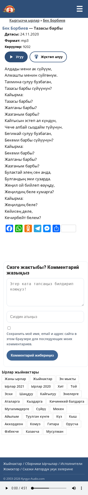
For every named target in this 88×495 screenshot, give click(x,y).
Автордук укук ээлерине (53, 469)
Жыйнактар (42, 379)
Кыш (73, 416)
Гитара (53, 424)
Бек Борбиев (54, 20)
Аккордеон (14, 424)
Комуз (35, 424)
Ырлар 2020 (41, 386)
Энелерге (71, 394)
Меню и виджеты (79, 9)
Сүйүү (41, 409)
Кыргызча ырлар (24, 20)
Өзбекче (12, 431)
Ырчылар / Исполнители (62, 463)
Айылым (12, 416)
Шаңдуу (26, 394)
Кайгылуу (48, 394)
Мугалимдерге (17, 409)
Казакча (32, 431)
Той (74, 386)
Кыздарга (34, 401)
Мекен (58, 409)
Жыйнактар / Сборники (22, 463)
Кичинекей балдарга (67, 401)
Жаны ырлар (15, 379)
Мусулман (54, 431)
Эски (8, 394)
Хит (61, 386)
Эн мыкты (67, 379)
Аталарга (12, 401)
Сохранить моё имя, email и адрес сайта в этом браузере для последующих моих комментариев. (42, 338)
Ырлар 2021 (14, 386)
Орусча (72, 424)
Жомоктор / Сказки (18, 469)
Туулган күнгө (37, 416)
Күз (59, 416)
